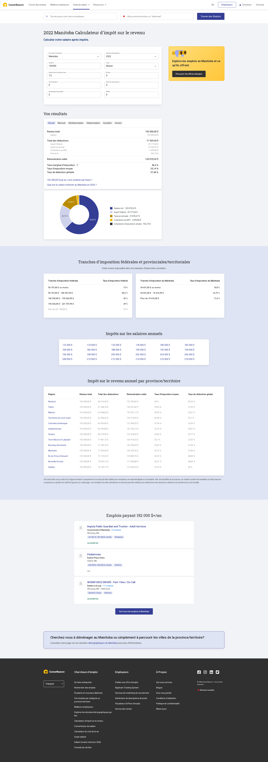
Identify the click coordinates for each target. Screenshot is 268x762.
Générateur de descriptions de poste (131, 698)
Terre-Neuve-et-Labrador (59, 440)
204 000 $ (165, 354)
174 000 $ (92, 345)
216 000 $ (165, 359)
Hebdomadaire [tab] (93, 123)
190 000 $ (141, 349)
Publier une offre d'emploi (126, 682)
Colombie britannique (57, 423)
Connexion (247, 5)
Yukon (51, 407)
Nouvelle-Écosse (55, 461)
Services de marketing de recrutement (132, 693)
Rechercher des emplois (84, 688)
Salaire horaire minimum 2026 (87, 742)
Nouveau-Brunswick (57, 445)
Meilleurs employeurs (59, 5)
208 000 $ (67, 359)
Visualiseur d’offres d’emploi (127, 703)
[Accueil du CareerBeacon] (13, 5)
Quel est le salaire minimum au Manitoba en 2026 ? (72, 185)
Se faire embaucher (83, 682)
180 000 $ (165, 345)
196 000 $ (67, 354)
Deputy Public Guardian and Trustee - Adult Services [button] (116, 526)
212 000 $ (116, 359)
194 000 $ (189, 349)
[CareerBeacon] (54, 672)
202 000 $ (141, 354)
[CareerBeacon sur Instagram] (205, 672)
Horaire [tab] (118, 123)
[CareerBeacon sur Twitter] (217, 672)
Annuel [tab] (51, 123)
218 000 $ (189, 359)
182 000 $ (189, 345)
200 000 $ (116, 354)
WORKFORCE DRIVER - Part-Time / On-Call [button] (111, 582)
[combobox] (83, 16)
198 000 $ (92, 354)
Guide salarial (80, 737)
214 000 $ (141, 359)
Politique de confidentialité (168, 703)
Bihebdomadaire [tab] (76, 123)
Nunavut (52, 401)
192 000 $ (165, 349)
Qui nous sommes (164, 682)
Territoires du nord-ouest (59, 418)
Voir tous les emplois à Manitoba (134, 611)
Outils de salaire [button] (80, 5)
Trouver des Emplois (211, 16)
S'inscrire (260, 5)
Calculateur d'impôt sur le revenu (88, 721)
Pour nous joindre (164, 693)
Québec (51, 467)
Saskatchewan (54, 429)
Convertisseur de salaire (84, 726)
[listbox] (74, 56)
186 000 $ (92, 349)
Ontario (51, 434)
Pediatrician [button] (94, 554)
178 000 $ (141, 345)
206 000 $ (189, 354)
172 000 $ (67, 345)
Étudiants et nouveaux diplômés (88, 693)
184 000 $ (67, 349)
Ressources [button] (98, 5)
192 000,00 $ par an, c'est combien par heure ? (69, 180)
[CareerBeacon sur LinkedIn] (211, 672)
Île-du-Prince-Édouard (58, 456)
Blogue (159, 688)
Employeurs (227, 5)
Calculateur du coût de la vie (86, 731)
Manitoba (52, 450)
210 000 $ (92, 359)
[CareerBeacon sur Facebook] (199, 672)
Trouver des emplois (37, 5)
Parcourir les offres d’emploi (189, 74)
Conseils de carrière (83, 747)
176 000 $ (116, 345)
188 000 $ (116, 349)
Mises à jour (161, 709)
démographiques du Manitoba (102, 643)
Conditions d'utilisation (166, 698)
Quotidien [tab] (107, 123)
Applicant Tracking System (127, 688)
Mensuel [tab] (61, 123)
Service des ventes (123, 709)
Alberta (51, 412)
